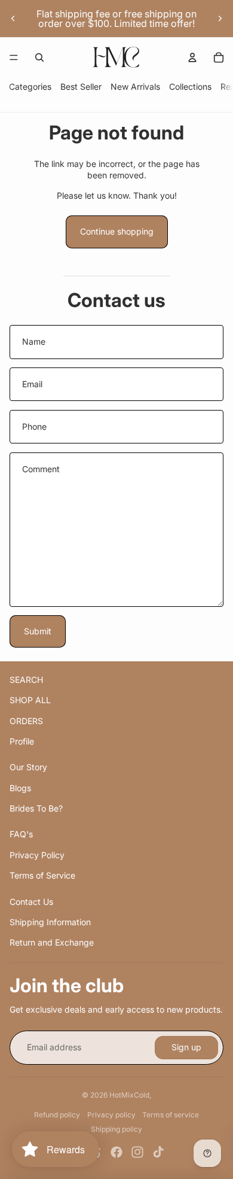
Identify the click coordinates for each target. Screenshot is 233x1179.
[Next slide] (220, 18)
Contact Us (31, 902)
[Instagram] (137, 1152)
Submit (37, 631)
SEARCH (26, 679)
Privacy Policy (37, 855)
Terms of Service (42, 875)
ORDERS (26, 721)
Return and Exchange (52, 942)
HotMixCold (129, 1094)
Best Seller (81, 86)
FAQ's (21, 834)
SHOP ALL (30, 700)
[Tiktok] (158, 1152)
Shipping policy (116, 1129)
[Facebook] (116, 1152)
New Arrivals (135, 86)
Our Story (28, 767)
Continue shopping (117, 231)
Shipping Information (50, 922)
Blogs (20, 788)
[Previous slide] (13, 18)
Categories (30, 86)
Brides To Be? (36, 808)
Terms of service (170, 1114)
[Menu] (13, 57)
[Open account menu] (192, 57)
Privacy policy (111, 1114)
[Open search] (39, 57)
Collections (190, 86)
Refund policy (57, 1114)
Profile (22, 741)
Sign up (186, 1047)
